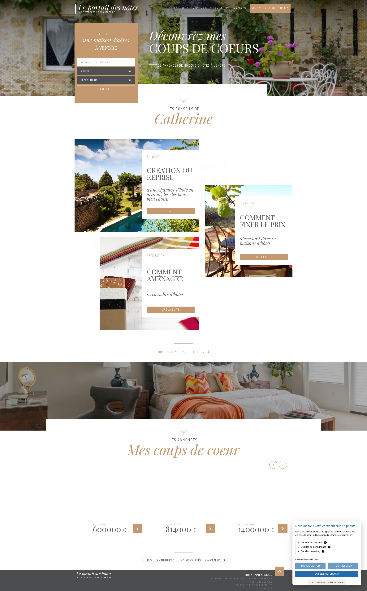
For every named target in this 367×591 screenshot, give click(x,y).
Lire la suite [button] (170, 211)
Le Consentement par (327, 582)
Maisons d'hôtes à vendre (211, 8)
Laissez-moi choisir (327, 573)
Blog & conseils (177, 8)
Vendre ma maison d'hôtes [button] (270, 8)
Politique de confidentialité (254, 585)
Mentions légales (261, 581)
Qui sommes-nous (258, 575)
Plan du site (264, 588)
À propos (239, 8)
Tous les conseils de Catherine (181, 352)
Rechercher (106, 89)
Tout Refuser (343, 565)
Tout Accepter (310, 565)
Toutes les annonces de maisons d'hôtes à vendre (182, 560)
